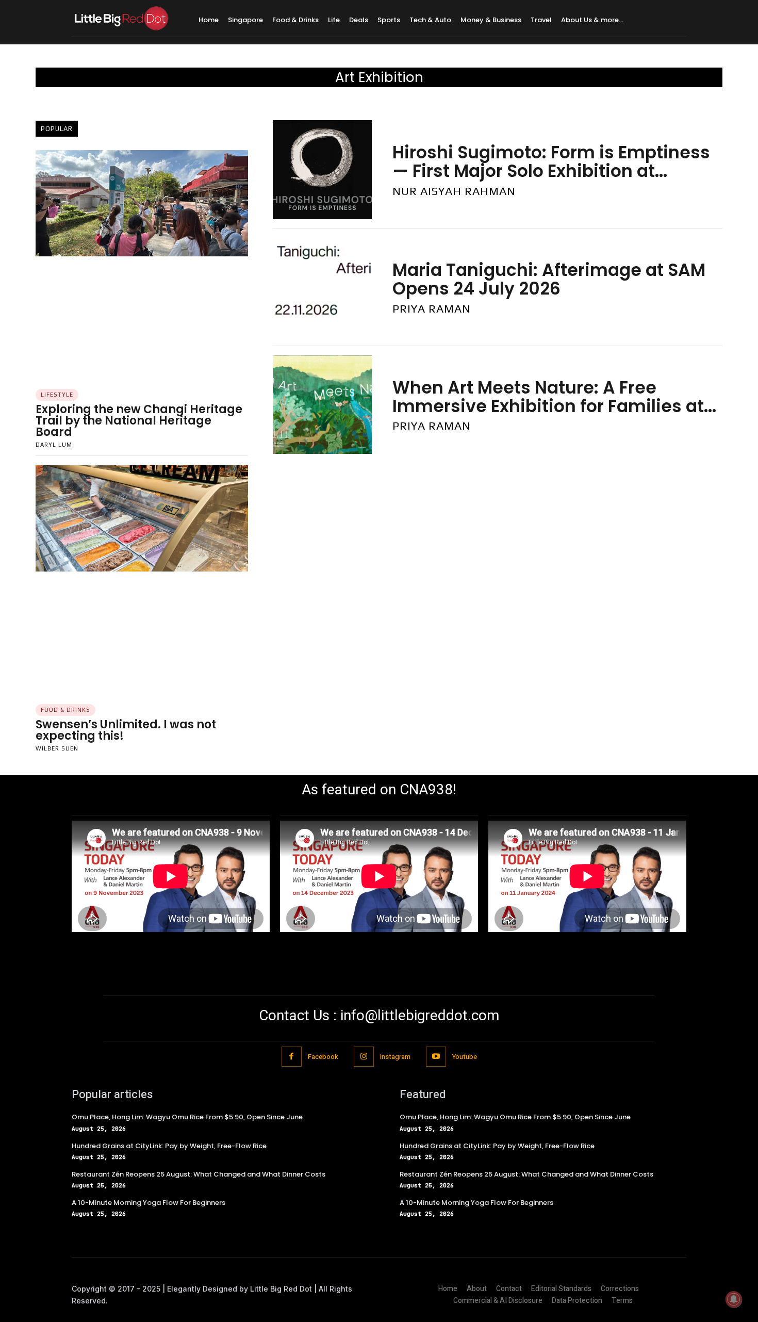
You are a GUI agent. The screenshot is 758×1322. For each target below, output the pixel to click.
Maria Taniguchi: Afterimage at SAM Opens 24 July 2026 (548, 279)
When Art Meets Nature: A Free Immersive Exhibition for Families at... (554, 397)
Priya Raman (431, 308)
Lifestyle (57, 394)
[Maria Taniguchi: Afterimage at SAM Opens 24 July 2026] (322, 287)
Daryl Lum (54, 445)
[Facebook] (292, 1057)
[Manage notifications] (734, 1299)
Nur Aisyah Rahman (454, 191)
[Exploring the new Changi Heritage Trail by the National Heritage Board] (142, 203)
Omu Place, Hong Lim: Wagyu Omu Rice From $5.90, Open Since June (187, 1117)
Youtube (464, 1057)
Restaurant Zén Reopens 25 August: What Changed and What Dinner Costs (198, 1174)
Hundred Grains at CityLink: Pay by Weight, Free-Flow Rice (169, 1146)
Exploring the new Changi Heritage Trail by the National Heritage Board (139, 420)
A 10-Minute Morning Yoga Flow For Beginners (148, 1202)
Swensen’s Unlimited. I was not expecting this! (126, 730)
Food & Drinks (65, 710)
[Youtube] (436, 1057)
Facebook (323, 1057)
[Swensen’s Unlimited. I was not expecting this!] (142, 518)
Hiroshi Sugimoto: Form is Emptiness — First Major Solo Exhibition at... (551, 161)
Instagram (395, 1057)
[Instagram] (364, 1057)
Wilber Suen (57, 748)
